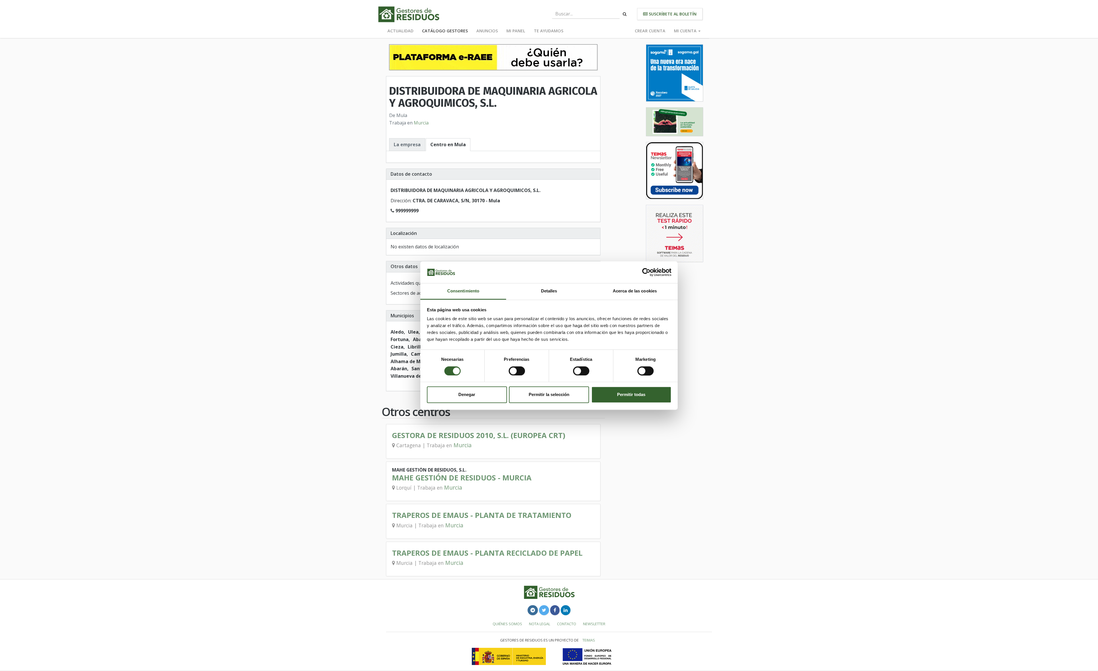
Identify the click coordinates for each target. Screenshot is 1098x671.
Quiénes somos (507, 623)
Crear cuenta (650, 30)
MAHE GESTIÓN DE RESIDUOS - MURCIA (462, 478)
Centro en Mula (448, 144)
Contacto (566, 623)
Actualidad (400, 30)
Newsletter (594, 623)
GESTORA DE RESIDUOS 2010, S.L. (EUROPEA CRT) (478, 435)
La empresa (407, 144)
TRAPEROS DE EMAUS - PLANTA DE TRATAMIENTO (481, 515)
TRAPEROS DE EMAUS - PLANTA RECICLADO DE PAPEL (487, 553)
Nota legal (539, 623)
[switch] (517, 370)
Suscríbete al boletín (672, 14)
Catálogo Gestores (445, 30)
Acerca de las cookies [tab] (635, 291)
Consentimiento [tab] (463, 291)
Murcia (421, 123)
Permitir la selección (549, 394)
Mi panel (515, 30)
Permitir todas (631, 394)
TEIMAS (588, 640)
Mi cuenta (686, 30)
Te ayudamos (548, 30)
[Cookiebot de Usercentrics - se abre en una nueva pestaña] (646, 272)
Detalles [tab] (549, 291)
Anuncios (487, 30)
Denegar (466, 394)
